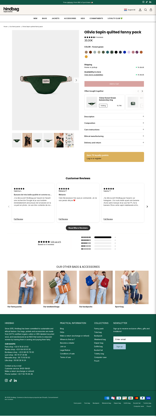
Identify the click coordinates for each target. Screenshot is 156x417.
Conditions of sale (67, 354)
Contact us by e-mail (13, 366)
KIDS (83, 18)
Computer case (100, 357)
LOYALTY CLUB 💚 (115, 18)
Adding (103, 106)
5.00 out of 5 (56, 242)
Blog (62, 329)
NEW (35, 18)
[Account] (140, 9)
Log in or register (94, 158)
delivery (70, 2)
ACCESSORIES (70, 18)
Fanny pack (99, 329)
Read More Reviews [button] (78, 228)
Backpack (98, 336)
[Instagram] (143, 2)
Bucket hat (98, 350)
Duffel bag (98, 346)
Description (89, 117)
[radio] (86, 52)
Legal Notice (65, 350)
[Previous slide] (9, 206)
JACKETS (55, 18)
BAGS (44, 18)
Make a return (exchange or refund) (19, 371)
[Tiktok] (147, 2)
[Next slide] (147, 206)
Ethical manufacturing (93, 136)
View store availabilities (93, 75)
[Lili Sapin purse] (133, 102)
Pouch (96, 361)
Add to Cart (114, 84)
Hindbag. (13, 397)
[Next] (76, 80)
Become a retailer (67, 343)
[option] (45, 80)
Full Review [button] (18, 219)
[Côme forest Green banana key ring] (91, 102)
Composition (89, 123)
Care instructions (91, 130)
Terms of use (65, 357)
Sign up (120, 347)
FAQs (62, 332)
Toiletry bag (99, 354)
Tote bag (98, 332)
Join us (63, 346)
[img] (19, 189)
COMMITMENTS (96, 18)
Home (6, 27)
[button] (89, 37)
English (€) (131, 10)
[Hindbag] (11, 9)
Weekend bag (100, 339)
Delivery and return (92, 143)
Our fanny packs (15, 27)
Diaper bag (98, 343)
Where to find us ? (67, 339)
